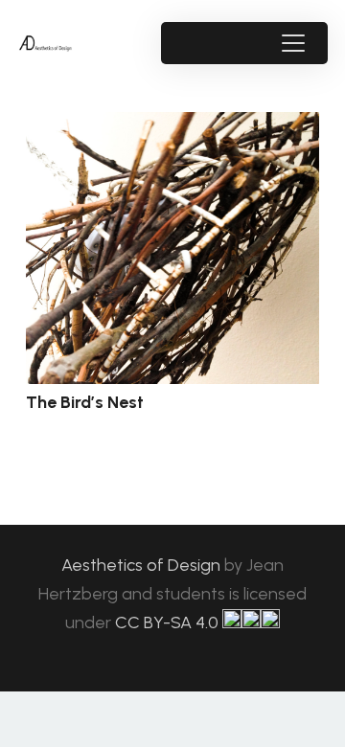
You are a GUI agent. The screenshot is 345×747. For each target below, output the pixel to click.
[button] (292, 43)
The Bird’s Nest (85, 402)
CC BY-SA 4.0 (168, 622)
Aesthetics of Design (142, 565)
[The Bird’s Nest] (172, 248)
